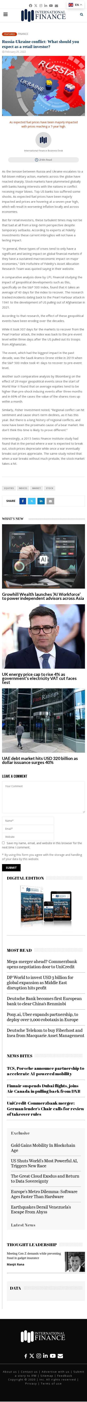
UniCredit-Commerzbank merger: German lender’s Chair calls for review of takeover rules (45, 1108)
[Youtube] (53, 1356)
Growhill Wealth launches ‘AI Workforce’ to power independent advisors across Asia (43, 596)
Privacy (31, 1383)
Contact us (29, 1371)
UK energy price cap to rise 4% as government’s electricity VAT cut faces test (39, 678)
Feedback (64, 1375)
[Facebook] (25, 1356)
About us (10, 1371)
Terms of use (51, 1383)
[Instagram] (38, 1356)
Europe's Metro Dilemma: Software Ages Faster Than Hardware (44, 1193)
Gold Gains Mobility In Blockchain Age (43, 1147)
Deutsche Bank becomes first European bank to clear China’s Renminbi (44, 1000)
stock (49, 488)
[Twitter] (31, 1356)
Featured (9, 34)
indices (23, 488)
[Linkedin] (45, 1356)
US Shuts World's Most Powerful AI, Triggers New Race (44, 1163)
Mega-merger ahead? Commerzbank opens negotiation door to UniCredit (42, 963)
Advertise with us (56, 1371)
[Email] (60, 1356)
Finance (23, 34)
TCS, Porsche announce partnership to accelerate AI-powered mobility (45, 1070)
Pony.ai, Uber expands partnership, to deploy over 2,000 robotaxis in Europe (42, 1016)
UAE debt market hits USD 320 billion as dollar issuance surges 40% (40, 760)
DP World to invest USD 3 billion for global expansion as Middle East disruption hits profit (40, 982)
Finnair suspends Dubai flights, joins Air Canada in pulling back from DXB (43, 1088)
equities (9, 488)
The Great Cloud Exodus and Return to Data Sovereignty (45, 1178)
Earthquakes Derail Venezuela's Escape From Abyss (41, 1209)
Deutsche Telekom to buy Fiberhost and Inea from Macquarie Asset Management (45, 1032)
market (36, 488)
